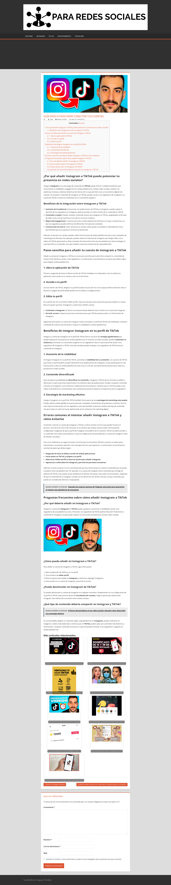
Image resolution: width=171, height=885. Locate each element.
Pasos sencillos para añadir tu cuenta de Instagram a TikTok (68, 133)
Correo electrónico (52, 846)
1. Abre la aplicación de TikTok (59, 136)
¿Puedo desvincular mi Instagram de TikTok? (65, 167)
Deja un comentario (77, 119)
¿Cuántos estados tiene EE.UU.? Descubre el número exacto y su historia (101, 784)
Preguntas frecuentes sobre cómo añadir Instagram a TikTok (68, 158)
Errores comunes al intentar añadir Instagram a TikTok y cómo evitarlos (72, 155)
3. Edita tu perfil (54, 141)
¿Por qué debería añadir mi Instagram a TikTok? (66, 161)
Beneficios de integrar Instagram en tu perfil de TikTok (65, 144)
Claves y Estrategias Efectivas (55, 784)
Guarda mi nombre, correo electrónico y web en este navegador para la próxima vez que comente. (84, 859)
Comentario (49, 807)
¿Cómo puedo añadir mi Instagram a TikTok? (65, 164)
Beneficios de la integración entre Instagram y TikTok (68, 130)
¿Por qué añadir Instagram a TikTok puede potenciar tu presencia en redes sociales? (77, 127)
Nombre (48, 840)
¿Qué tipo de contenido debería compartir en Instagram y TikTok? (72, 169)
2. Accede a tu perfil (55, 139)
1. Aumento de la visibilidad (58, 147)
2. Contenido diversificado (58, 150)
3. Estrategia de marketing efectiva (61, 153)
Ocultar (81, 123)
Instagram (41, 36)
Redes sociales (62, 119)
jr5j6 (51, 119)
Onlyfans (29, 36)
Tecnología (79, 36)
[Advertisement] (85, 54)
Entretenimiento (64, 36)
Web (45, 853)
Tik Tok (51, 36)
